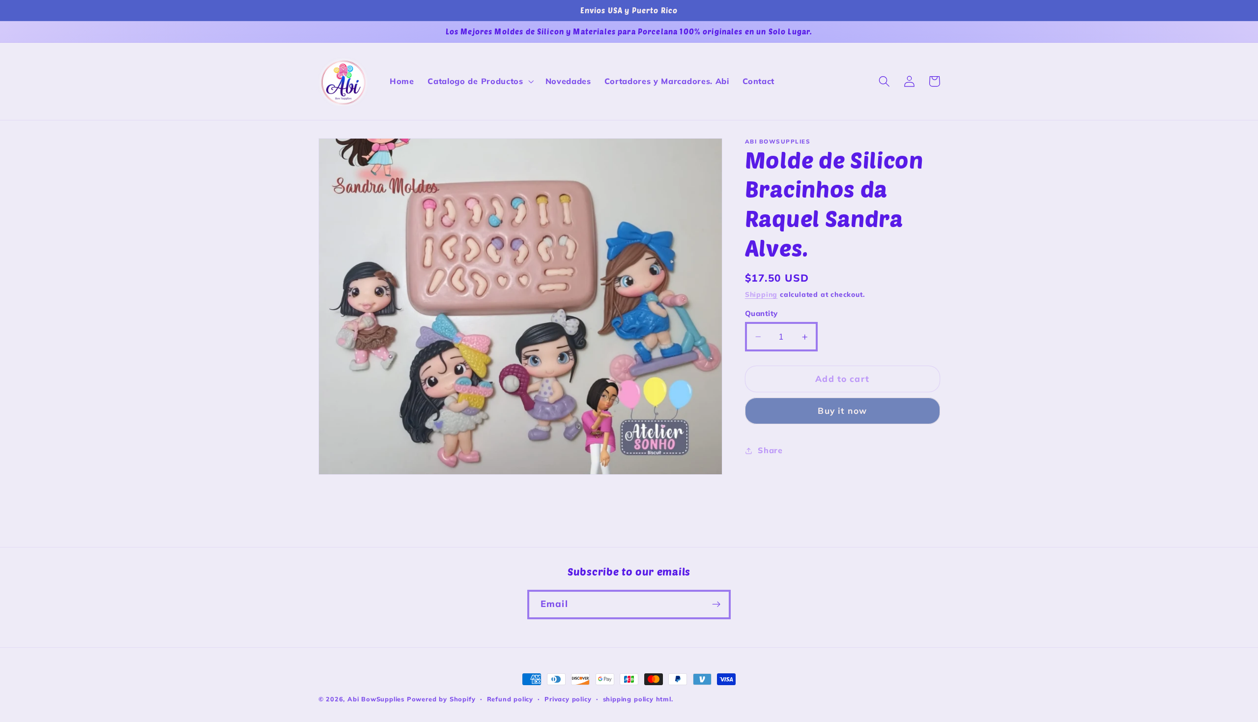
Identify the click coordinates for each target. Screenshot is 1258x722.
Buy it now (842, 410)
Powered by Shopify (441, 699)
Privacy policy (567, 699)
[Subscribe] (716, 604)
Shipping (761, 294)
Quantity (761, 313)
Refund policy (510, 699)
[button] (479, 81)
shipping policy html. (638, 699)
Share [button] (770, 450)
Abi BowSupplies (375, 699)
